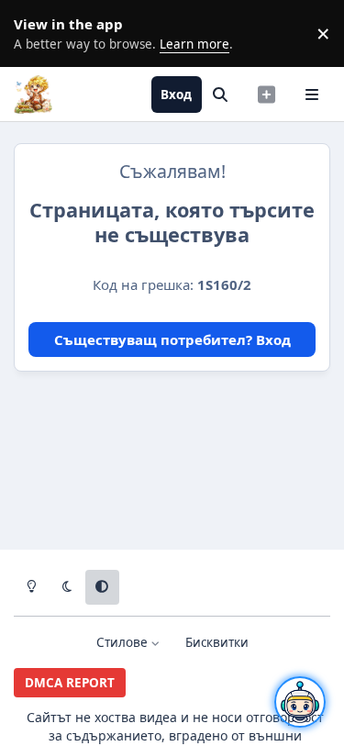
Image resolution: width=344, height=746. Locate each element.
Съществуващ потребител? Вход (172, 339)
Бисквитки (217, 642)
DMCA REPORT (70, 682)
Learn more (36, 33)
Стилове (123, 642)
